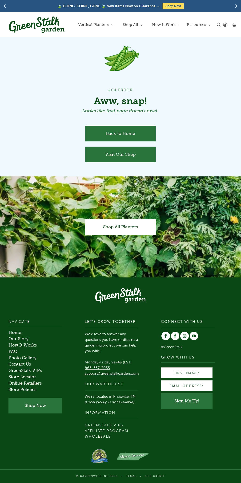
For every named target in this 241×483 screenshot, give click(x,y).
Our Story (18, 338)
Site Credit (155, 476)
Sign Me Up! (186, 401)
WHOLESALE (98, 436)
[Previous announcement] (5, 6)
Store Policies (22, 389)
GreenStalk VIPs (25, 370)
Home (14, 332)
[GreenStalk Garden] (36, 25)
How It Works (22, 345)
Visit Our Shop (120, 154)
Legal (131, 476)
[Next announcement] (236, 6)
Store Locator (22, 376)
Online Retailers (25, 383)
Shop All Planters (120, 227)
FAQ (12, 351)
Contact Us (19, 364)
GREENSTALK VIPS (104, 425)
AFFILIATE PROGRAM (107, 430)
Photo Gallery (22, 357)
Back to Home (120, 133)
